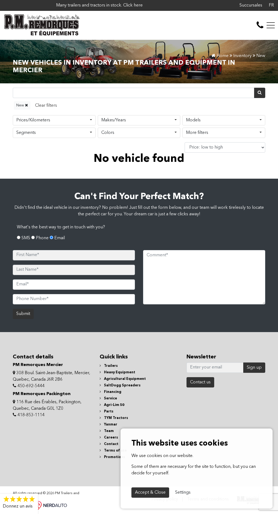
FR (271, 5)
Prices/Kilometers (33, 120)
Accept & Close (150, 492)
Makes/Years (113, 120)
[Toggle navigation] (270, 25)
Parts (108, 411)
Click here (120, 5)
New (20, 105)
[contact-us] (260, 25)
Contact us (200, 382)
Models (193, 120)
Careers (110, 437)
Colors (107, 133)
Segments (26, 133)
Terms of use (115, 450)
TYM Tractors (115, 418)
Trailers (110, 366)
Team (108, 431)
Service (110, 398)
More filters (197, 133)
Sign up (254, 367)
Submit (23, 314)
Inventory (242, 56)
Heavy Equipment (119, 372)
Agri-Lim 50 (113, 405)
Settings (183, 492)
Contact (110, 444)
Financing (112, 392)
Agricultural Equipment (124, 379)
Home (222, 56)
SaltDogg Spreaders (122, 385)
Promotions (114, 457)
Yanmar (110, 424)
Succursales (250, 5)
